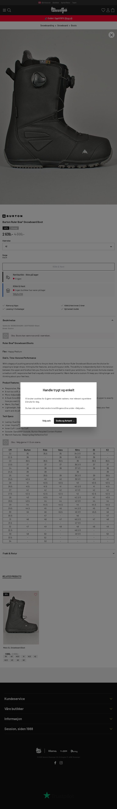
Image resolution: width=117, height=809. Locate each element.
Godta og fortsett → (65, 420)
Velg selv (46, 420)
